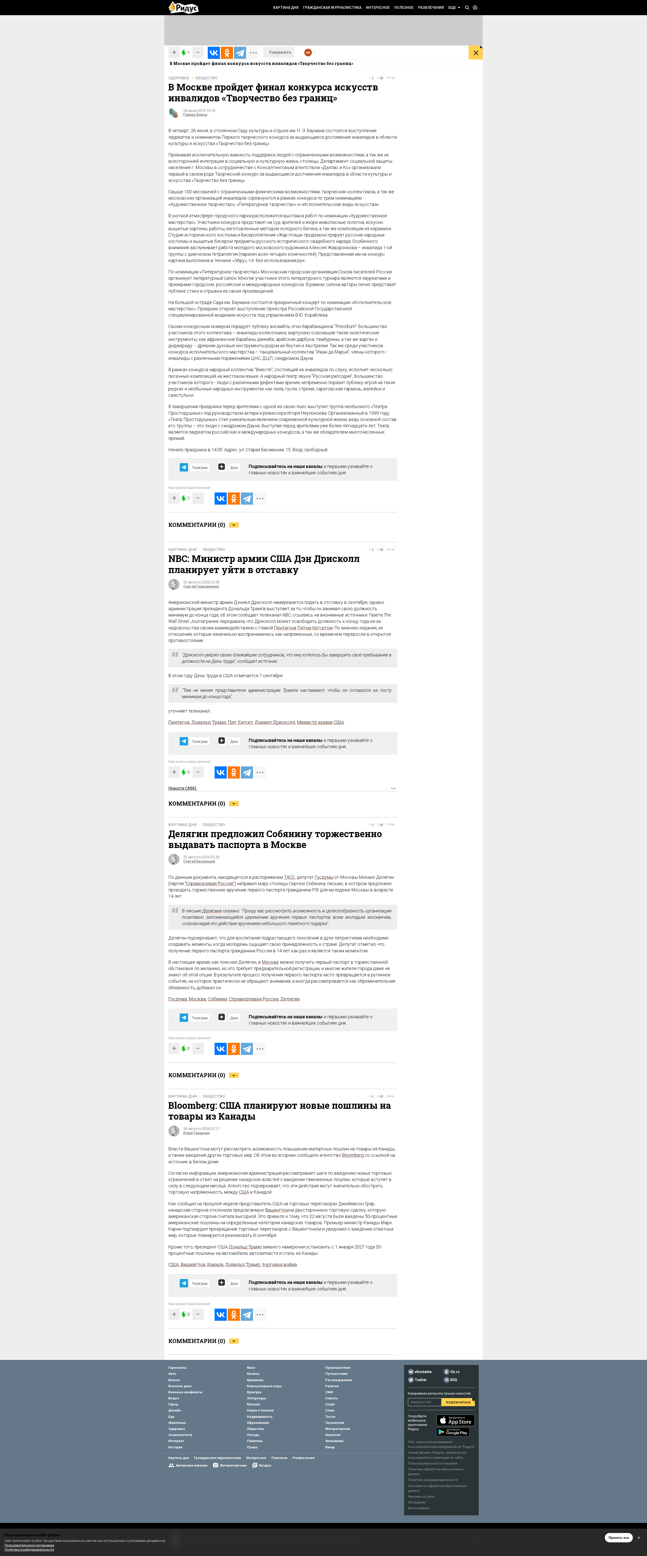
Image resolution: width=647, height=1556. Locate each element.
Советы (331, 1398)
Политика (255, 1441)
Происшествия (338, 1368)
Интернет (176, 1441)
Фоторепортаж (337, 1429)
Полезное (403, 8)
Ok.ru (454, 1372)
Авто (172, 1374)
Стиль (330, 1410)
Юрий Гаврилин (196, 1133)
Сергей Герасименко (201, 586)
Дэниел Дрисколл (275, 722)
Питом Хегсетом (315, 627)
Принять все (619, 1538)
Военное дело (180, 1386)
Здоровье (178, 78)
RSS (453, 1380)
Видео (173, 1398)
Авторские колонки (191, 1465)
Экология (332, 1435)
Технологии (334, 1423)
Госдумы (324, 877)
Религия (332, 1386)
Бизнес (174, 1380)
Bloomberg (353, 1155)
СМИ (329, 1392)
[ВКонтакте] (214, 53)
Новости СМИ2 (182, 788)
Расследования (338, 1380)
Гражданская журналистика (332, 8)
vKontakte (423, 1372)
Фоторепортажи (233, 1465)
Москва (197, 999)
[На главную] (183, 7)
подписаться (458, 1402)
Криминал (255, 1380)
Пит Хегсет (240, 722)
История (175, 1447)
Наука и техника (260, 1410)
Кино (251, 1368)
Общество (206, 78)
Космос (253, 1374)
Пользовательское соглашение (432, 1463)
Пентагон (179, 722)
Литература (256, 1398)
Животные (177, 1423)
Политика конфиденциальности (432, 1480)
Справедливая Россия (254, 999)
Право (252, 1447)
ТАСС (289, 877)
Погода (253, 1435)
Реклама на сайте (421, 1496)
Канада (215, 1264)
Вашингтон (276, 1210)
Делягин (210, 910)
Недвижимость (260, 1417)
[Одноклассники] (227, 53)
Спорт (330, 1404)
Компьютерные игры (264, 1386)
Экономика (334, 1441)
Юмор (330, 1447)
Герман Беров (195, 115)
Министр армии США (320, 722)
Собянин (217, 999)
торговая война (279, 1264)
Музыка (253, 1404)
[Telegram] (240, 53)
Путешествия (336, 1374)
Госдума (177, 999)
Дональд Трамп (208, 722)
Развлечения (431, 8)
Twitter (421, 1380)
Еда (171, 1417)
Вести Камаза (418, 1508)
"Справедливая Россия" (209, 883)
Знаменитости (180, 1435)
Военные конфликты (185, 1392)
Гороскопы (177, 1368)
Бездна (265, 1465)
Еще (452, 8)
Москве (270, 962)
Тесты (330, 1417)
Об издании (416, 1502)
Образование (258, 1423)
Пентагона (285, 627)
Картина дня (285, 8)
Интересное (378, 8)
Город (173, 1404)
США (244, 1192)
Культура (254, 1392)
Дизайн (174, 1410)
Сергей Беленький (199, 861)
